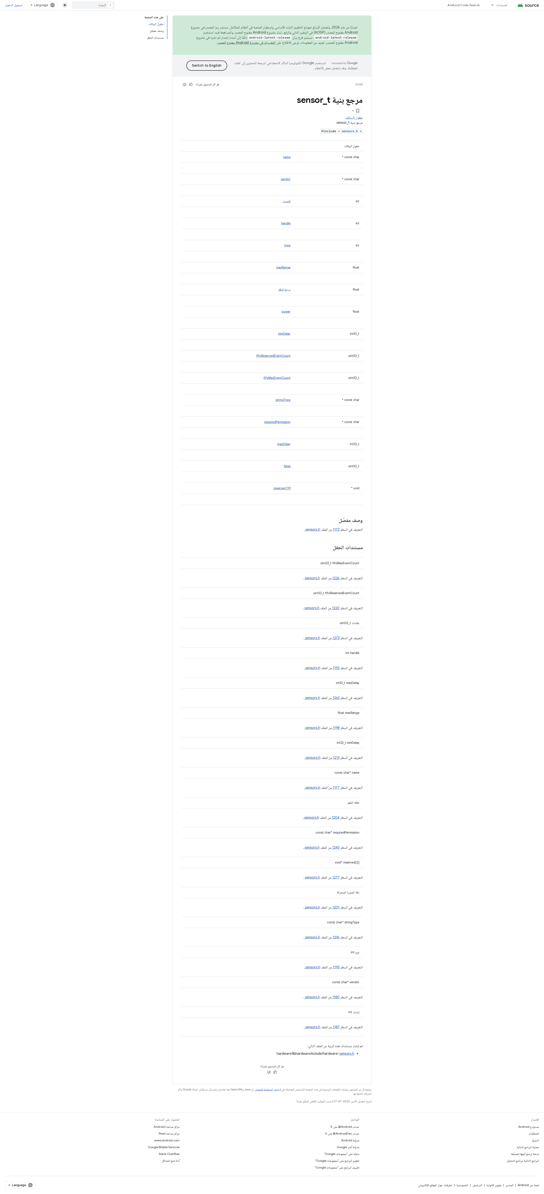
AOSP (359, 84)
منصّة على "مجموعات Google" (341, 1154)
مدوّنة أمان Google (348, 1147)
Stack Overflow (169, 1154)
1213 (336, 758)
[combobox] (93, 5)
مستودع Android (528, 1127)
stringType (283, 400)
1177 (336, 788)
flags (287, 466)
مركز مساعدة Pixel (169, 1133)
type (287, 245)
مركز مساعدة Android (167, 1127)
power (286, 312)
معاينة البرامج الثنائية (528, 1147)
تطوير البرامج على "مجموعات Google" (337, 1161)
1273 (336, 638)
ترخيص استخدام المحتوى (268, 1089)
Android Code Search (464, 5)
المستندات (501, 5)
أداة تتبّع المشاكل (171, 1161)
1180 (336, 997)
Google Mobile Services (164, 1147)
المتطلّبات (534, 1133)
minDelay (284, 334)
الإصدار (286, 201)
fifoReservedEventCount (273, 356)
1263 (336, 698)
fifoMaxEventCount (277, 378)
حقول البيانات (354, 117)
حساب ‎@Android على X (344, 1127)
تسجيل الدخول (13, 5)
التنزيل (535, 1140)
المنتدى (509, 1185)
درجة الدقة (284, 289)
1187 (336, 1027)
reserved (279, 488)
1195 (336, 967)
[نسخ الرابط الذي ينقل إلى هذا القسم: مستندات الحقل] (327, 547)
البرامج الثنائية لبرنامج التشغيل (523, 1161)
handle (285, 223)
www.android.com (167, 1140)
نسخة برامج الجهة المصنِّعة (525, 1154)
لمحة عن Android (528, 1185)
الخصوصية (462, 1185)
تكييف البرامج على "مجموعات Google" (337, 1167)
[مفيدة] (191, 84)
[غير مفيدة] (184, 84)
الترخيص (477, 1185)
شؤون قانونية (493, 1185)
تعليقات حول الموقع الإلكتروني (435, 1185)
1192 (336, 668)
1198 (336, 728)
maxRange (283, 267)
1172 (336, 529)
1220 (335, 608)
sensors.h (351, 131)
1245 (335, 847)
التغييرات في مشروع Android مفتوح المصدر (246, 43)
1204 (335, 818)
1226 (336, 578)
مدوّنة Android (350, 1140)
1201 (336, 907)
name (286, 157)
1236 (336, 937)
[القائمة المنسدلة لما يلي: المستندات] (490, 5)
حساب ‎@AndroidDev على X (342, 1133)
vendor (285, 179)
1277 (336, 877)
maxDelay (283, 444)
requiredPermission (277, 422)
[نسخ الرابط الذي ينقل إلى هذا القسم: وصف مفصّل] (333, 520)
